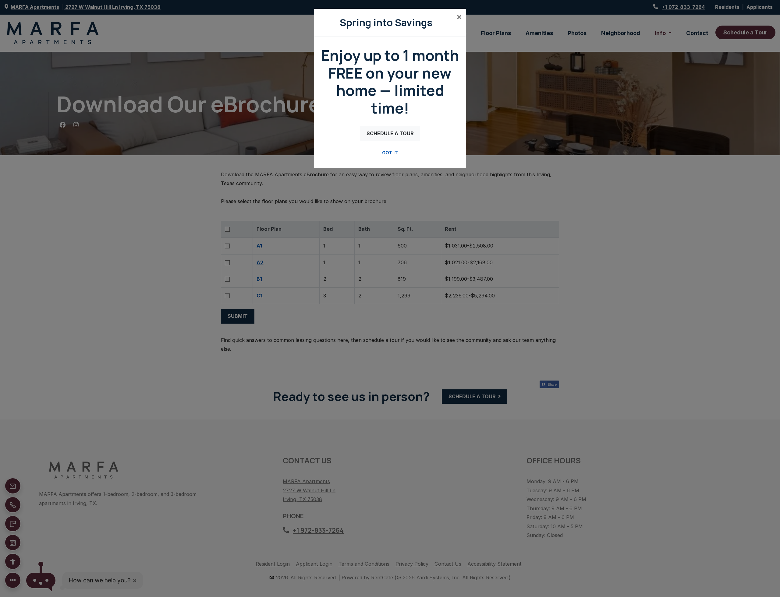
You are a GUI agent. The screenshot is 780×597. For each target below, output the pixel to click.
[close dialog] (459, 17)
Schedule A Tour (390, 133)
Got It (390, 152)
